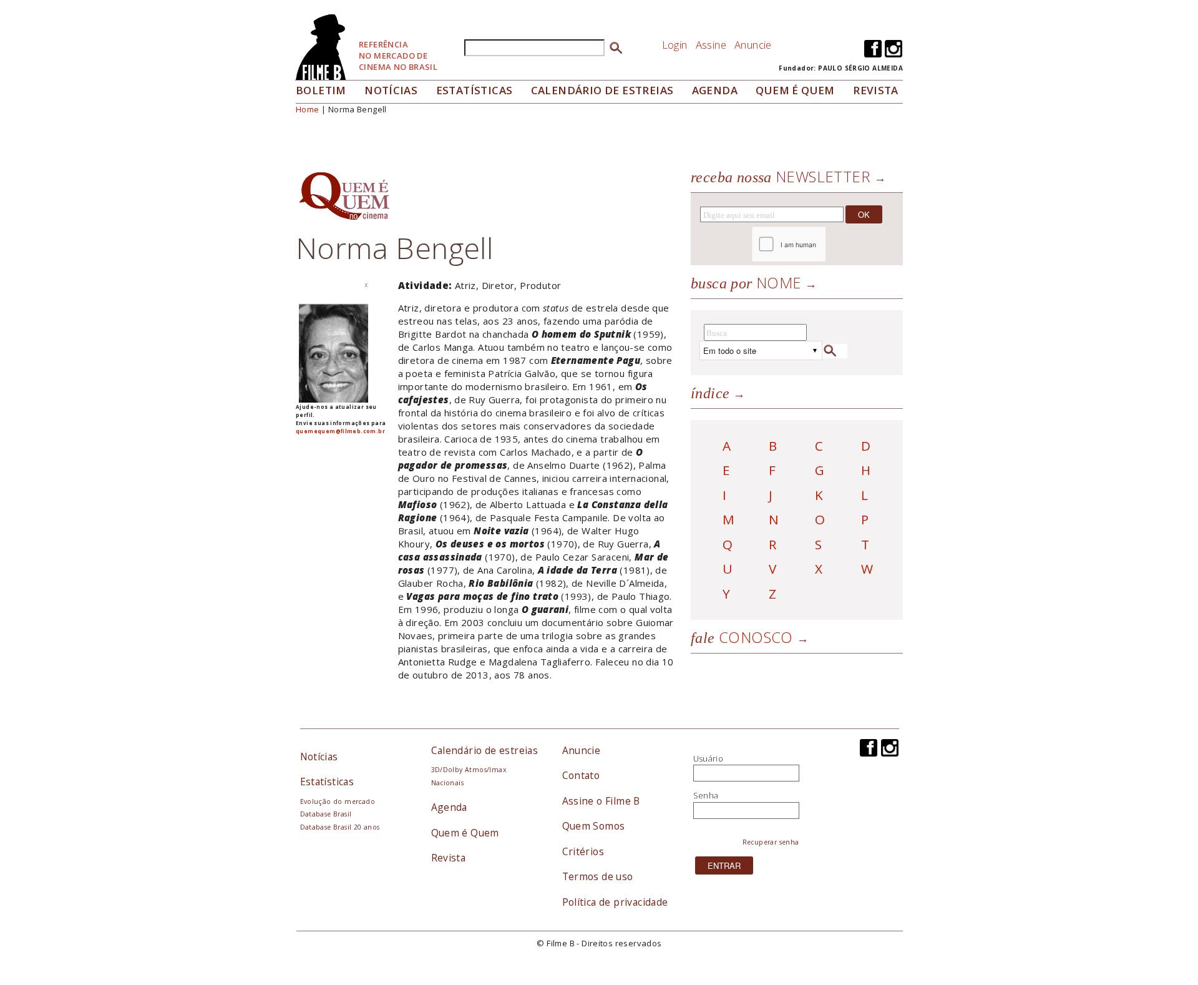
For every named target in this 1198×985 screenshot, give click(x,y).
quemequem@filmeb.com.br (340, 431)
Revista (875, 90)
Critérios (583, 851)
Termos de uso (597, 876)
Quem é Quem (465, 833)
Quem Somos (593, 826)
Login (675, 44)
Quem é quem (795, 90)
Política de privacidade (615, 902)
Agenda (715, 90)
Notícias (390, 90)
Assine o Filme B (601, 801)
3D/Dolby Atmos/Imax (468, 769)
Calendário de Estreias (602, 90)
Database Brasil (326, 814)
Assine (711, 44)
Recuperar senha (771, 842)
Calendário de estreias (484, 750)
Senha (706, 795)
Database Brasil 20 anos (340, 827)
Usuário (708, 758)
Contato (581, 775)
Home (307, 109)
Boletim (321, 90)
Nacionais (447, 782)
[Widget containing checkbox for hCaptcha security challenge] (823, 244)
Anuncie (753, 44)
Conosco (742, 637)
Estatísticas (474, 90)
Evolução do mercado (337, 801)
